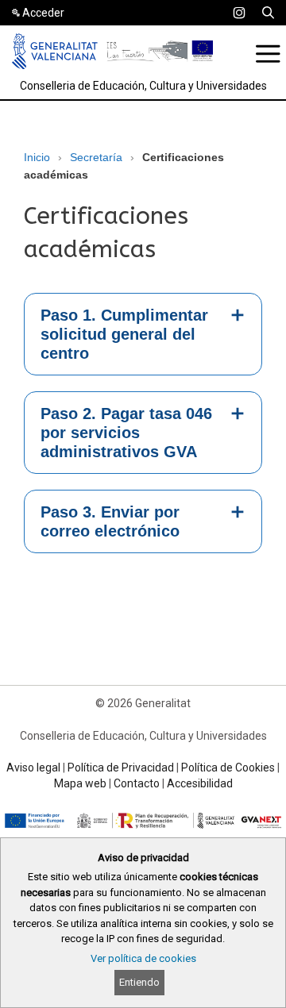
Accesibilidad (200, 783)
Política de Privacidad (121, 767)
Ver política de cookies (143, 958)
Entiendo (139, 982)
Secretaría (96, 157)
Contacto (137, 783)
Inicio (37, 157)
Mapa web (80, 783)
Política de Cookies (228, 767)
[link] (239, 13)
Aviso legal (33, 767)
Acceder (43, 12)
